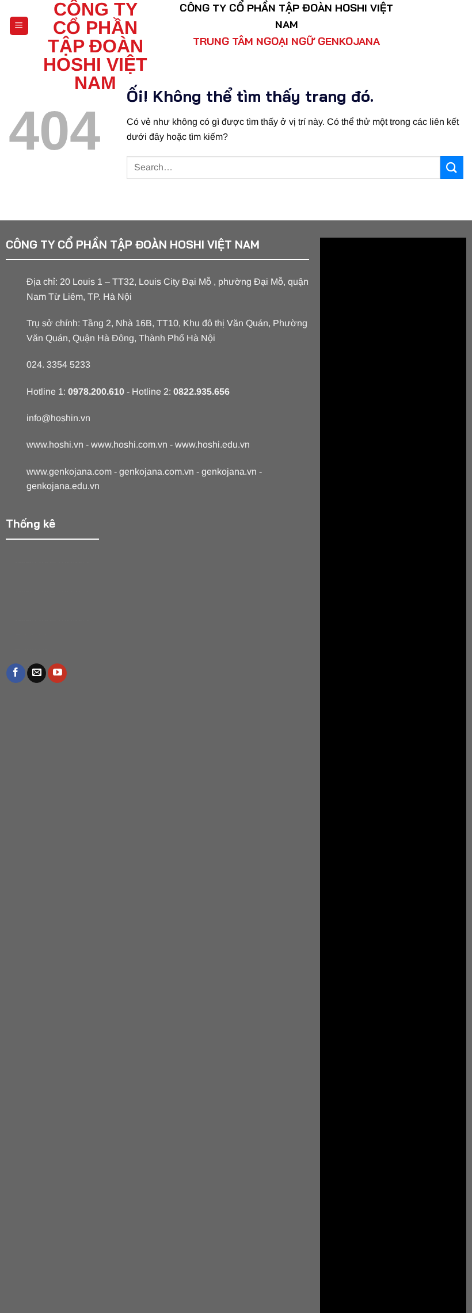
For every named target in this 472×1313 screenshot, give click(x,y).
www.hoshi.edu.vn (212, 444)
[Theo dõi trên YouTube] (57, 673)
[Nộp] (451, 167)
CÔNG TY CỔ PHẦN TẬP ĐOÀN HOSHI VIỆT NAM (95, 46)
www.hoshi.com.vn (129, 444)
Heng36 (30, 635)
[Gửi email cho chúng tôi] (36, 673)
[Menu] (19, 26)
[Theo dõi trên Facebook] (15, 673)
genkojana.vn (229, 471)
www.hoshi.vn (54, 444)
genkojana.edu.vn (63, 486)
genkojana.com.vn (156, 471)
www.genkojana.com (69, 471)
